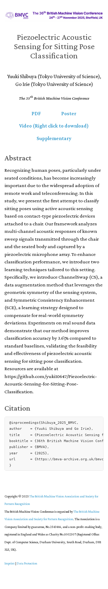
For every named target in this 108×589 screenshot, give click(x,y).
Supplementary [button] (54, 138)
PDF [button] (36, 113)
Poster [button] (68, 113)
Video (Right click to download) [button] (54, 126)
